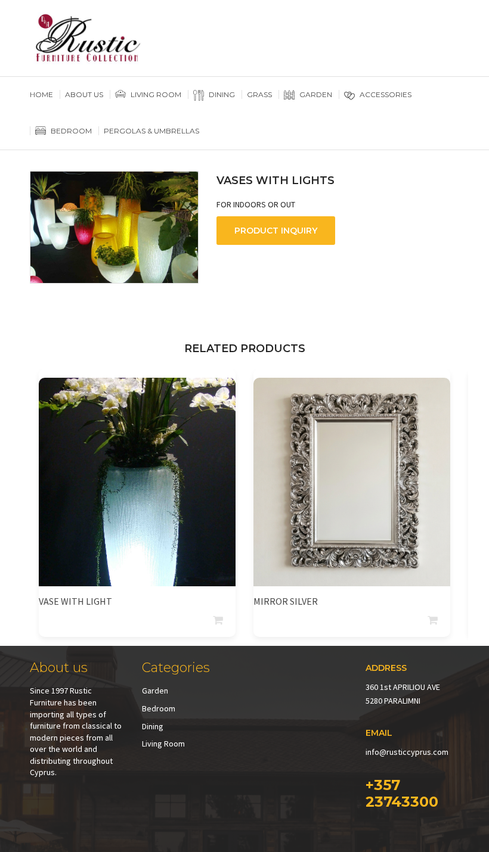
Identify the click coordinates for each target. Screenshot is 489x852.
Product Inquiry (275, 230)
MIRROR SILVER (285, 601)
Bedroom (158, 708)
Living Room (163, 743)
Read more (219, 620)
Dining (152, 726)
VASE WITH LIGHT (75, 601)
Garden (155, 690)
